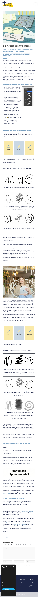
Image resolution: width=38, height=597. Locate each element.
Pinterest (31, 585)
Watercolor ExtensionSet (27, 416)
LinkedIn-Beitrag (17, 236)
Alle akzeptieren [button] (8, 589)
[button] (8, 594)
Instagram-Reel (10, 236)
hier (6, 484)
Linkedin (31, 583)
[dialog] (8, 580)
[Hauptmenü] (35, 4)
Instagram (31, 582)
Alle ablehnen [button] (8, 591)
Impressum (22, 582)
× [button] (14, 565)
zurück (7, 537)
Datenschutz (22, 583)
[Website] (30, 562)
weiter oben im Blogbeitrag (24, 391)
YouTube (31, 586)
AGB (20, 585)
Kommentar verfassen (7, 48)
